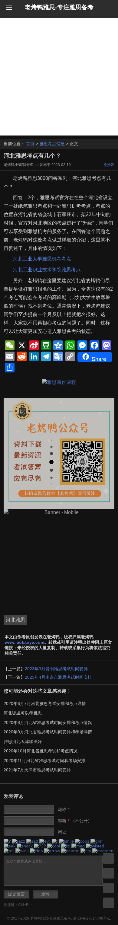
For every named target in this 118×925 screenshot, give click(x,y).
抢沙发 (108, 165)
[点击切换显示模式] (108, 858)
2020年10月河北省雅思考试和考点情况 (40, 750)
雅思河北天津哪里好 (23, 741)
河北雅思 (15, 619)
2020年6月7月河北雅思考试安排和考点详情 (45, 703)
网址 (62, 831)
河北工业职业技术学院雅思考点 (47, 269)
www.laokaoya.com (24, 642)
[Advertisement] (59, 77)
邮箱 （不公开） (75, 820)
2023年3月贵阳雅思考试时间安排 (56, 668)
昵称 (64, 809)
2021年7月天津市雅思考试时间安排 (37, 769)
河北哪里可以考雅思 (23, 712)
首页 (30, 143)
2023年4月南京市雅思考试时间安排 (58, 677)
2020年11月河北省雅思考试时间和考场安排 (44, 760)
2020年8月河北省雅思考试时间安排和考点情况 (48, 722)
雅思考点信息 (52, 143)
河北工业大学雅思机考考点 (42, 258)
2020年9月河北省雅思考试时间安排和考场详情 (48, 731)
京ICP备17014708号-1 (91, 918)
